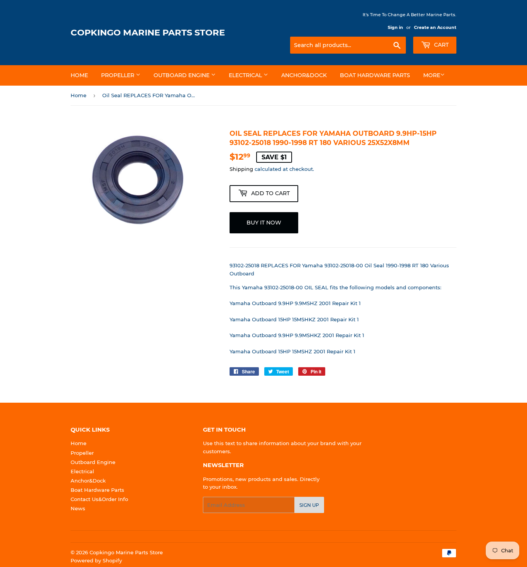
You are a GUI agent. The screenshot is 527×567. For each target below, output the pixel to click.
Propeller (118, 75)
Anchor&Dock (304, 75)
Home (79, 75)
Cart (440, 44)
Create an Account (435, 27)
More (431, 75)
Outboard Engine (182, 75)
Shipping (241, 169)
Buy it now (264, 222)
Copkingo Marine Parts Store (148, 32)
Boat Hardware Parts (375, 75)
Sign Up (309, 505)
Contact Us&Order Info (99, 499)
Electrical (246, 75)
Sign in (395, 27)
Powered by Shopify (96, 560)
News (78, 508)
